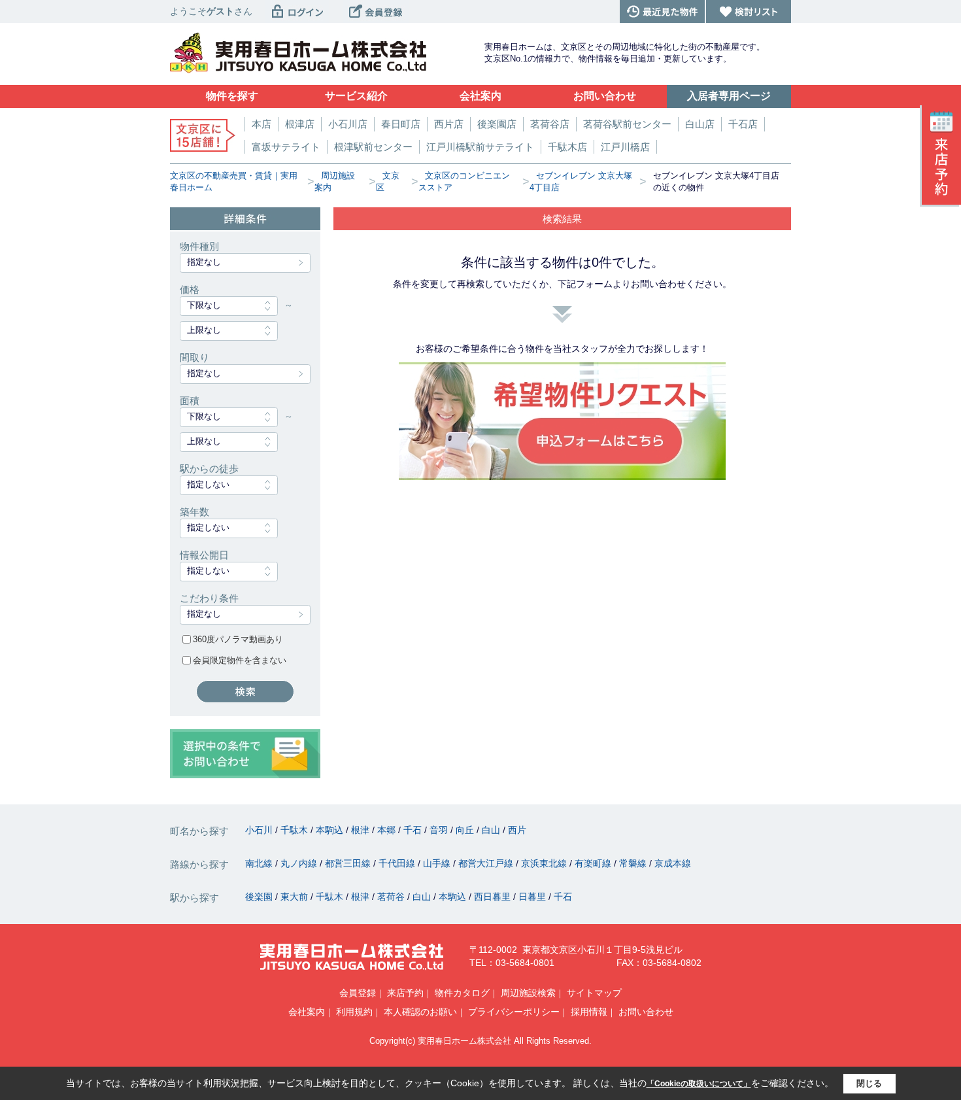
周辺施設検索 (528, 993)
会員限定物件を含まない (239, 660)
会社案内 (306, 1011)
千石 (413, 830)
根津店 (299, 123)
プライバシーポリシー (514, 1011)
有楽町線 (594, 863)
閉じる (869, 1083)
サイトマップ (594, 993)
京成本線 (672, 863)
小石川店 (347, 123)
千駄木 (295, 830)
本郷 (387, 830)
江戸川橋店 (625, 146)
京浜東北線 (545, 863)
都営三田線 (349, 863)
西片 (517, 830)
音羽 (440, 830)
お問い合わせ (645, 1011)
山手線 (438, 863)
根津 (361, 830)
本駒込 (331, 830)
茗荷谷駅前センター (627, 123)
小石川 (260, 830)
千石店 (743, 123)
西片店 (449, 123)
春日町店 (400, 123)
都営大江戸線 (487, 863)
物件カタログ (462, 993)
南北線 (260, 863)
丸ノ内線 (300, 863)
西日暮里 (493, 896)
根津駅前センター (373, 146)
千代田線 (398, 863)
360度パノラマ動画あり (238, 639)
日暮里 (533, 896)
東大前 (295, 896)
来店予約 (405, 993)
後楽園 (260, 896)
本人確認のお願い (420, 1011)
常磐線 (634, 863)
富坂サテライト (286, 146)
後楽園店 (496, 123)
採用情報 (589, 1011)
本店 (261, 123)
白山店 (700, 123)
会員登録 (357, 993)
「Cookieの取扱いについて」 (699, 1083)
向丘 (466, 830)
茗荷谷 (392, 896)
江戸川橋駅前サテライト (480, 146)
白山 (492, 830)
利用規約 (354, 1011)
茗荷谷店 (549, 123)
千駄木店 (567, 146)
